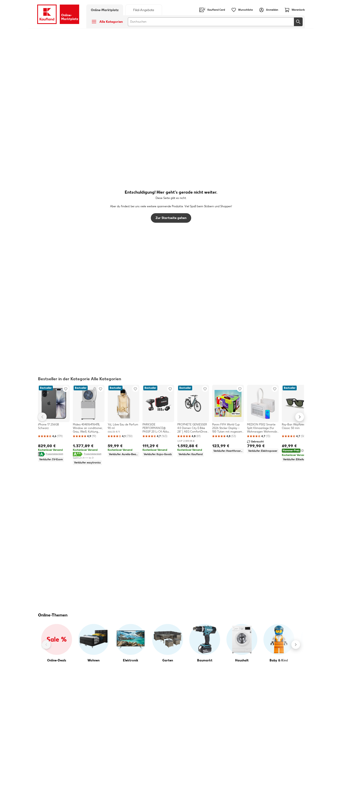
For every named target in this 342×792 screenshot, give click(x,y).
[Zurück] (46, 644)
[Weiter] (295, 644)
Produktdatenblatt (54, 453)
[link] (143, 9)
